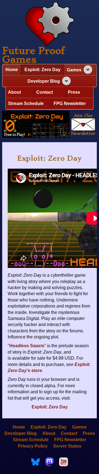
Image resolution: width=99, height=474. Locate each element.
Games (74, 70)
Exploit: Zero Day (42, 69)
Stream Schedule (26, 103)
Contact (44, 92)
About (14, 92)
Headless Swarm (26, 345)
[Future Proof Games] (49, 24)
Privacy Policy (33, 446)
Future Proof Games (33, 55)
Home (12, 69)
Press (74, 92)
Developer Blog (44, 81)
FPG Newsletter (70, 103)
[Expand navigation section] (88, 69)
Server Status (67, 446)
